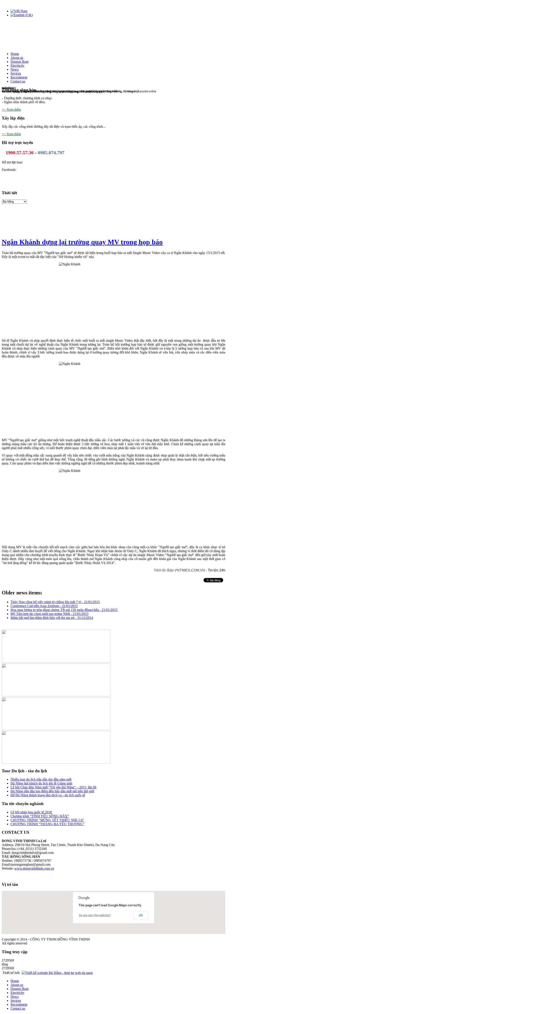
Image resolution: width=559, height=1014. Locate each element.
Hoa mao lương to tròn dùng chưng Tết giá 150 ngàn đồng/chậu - (63, 610)
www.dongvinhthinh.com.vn (34, 868)
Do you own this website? (95, 915)
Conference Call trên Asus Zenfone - (44, 606)
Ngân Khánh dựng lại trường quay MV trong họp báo (82, 242)
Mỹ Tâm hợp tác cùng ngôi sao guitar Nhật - (49, 614)
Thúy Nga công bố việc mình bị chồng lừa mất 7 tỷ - (55, 602)
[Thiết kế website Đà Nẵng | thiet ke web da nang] (57, 973)
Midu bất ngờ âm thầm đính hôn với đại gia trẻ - (51, 618)
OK (141, 915)
